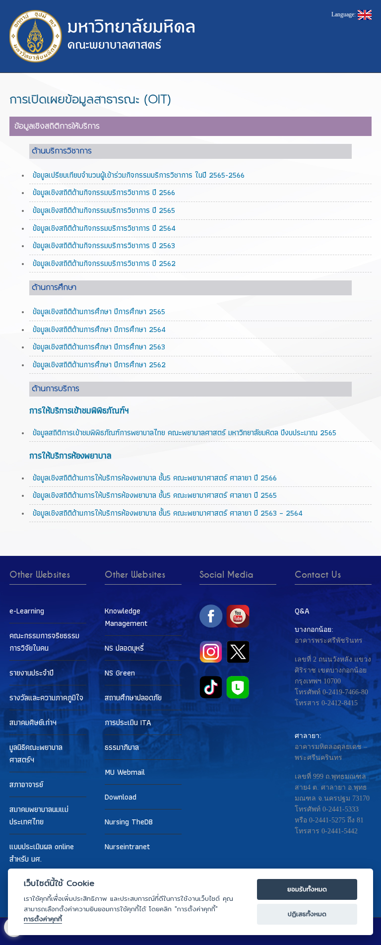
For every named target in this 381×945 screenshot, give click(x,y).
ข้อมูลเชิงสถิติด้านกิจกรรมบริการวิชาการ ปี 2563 (104, 245)
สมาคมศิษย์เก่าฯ (33, 722)
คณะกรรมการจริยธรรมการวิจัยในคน (44, 641)
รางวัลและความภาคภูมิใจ (46, 697)
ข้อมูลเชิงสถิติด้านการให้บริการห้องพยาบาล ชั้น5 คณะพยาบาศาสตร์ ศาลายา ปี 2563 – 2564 (168, 513)
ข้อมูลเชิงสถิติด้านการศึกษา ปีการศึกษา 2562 (99, 364)
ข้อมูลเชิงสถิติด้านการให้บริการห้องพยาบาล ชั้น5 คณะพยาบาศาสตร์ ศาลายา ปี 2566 (155, 478)
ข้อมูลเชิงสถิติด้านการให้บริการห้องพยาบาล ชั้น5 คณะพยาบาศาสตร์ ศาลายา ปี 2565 (155, 495)
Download (120, 797)
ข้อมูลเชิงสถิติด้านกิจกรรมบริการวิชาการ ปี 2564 (104, 228)
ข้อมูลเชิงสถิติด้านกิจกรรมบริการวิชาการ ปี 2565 (104, 210)
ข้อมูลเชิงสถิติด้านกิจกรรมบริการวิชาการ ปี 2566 (104, 192)
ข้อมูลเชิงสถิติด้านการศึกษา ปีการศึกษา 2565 (99, 311)
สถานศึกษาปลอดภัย (133, 697)
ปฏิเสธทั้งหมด (307, 914)
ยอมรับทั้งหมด (307, 889)
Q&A (302, 611)
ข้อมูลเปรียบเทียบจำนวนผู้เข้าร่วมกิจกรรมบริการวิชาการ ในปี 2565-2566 (139, 175)
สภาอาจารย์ (26, 784)
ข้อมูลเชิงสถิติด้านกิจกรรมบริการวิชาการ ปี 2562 (104, 263)
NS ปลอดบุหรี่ (124, 648)
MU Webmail (125, 772)
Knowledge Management (126, 617)
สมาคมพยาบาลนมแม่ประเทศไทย (38, 815)
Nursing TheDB (129, 821)
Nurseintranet (127, 846)
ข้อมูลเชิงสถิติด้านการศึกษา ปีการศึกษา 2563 (99, 346)
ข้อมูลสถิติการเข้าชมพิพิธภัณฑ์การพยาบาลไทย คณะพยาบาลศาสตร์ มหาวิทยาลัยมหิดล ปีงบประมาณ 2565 (184, 432)
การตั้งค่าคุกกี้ (43, 919)
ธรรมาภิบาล (122, 747)
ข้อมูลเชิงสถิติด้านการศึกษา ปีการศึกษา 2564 (99, 329)
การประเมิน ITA (128, 722)
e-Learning (26, 611)
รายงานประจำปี (31, 673)
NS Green (120, 673)
